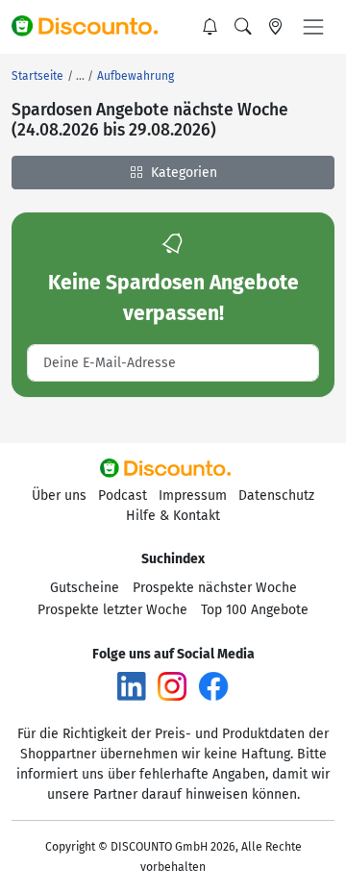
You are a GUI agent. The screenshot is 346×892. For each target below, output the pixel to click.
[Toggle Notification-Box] (210, 27)
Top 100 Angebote (255, 610)
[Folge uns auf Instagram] (172, 686)
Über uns (59, 495)
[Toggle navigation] (313, 27)
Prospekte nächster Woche (215, 588)
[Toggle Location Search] (276, 27)
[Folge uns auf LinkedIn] (131, 686)
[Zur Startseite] (93, 27)
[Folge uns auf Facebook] (213, 686)
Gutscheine (84, 588)
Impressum (193, 495)
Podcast (122, 495)
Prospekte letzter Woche (112, 610)
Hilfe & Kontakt (173, 516)
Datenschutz (276, 495)
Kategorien (182, 172)
